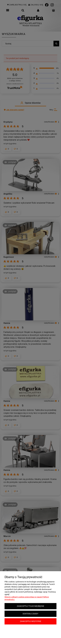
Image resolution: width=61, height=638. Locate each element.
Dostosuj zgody (30, 614)
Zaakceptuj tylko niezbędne (30, 606)
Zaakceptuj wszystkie (30, 621)
